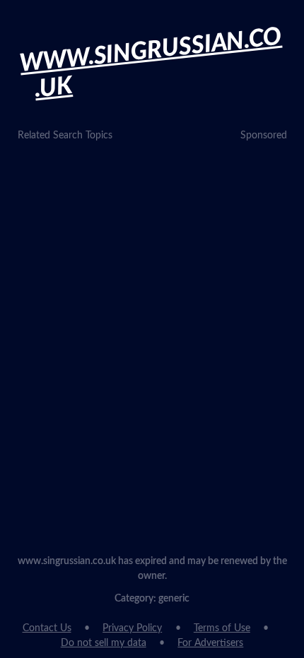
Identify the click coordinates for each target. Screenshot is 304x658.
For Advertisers (210, 643)
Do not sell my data (103, 643)
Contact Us (47, 628)
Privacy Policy (132, 628)
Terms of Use (222, 628)
